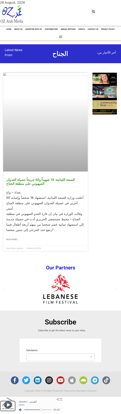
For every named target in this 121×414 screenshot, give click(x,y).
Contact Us (93, 29)
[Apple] (72, 380)
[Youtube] (60, 380)
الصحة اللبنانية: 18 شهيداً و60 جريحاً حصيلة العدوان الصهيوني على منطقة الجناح (40, 182)
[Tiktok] (106, 380)
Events (81, 29)
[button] (93, 11)
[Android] (83, 380)
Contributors (51, 29)
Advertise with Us (33, 29)
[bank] (104, 113)
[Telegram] (95, 380)
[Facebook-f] (15, 380)
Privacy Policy (108, 29)
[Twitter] (26, 380)
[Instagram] (49, 380)
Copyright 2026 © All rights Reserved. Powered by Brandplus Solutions (61, 390)
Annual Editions (68, 29)
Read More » (12, 239)
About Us (18, 29)
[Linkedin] (38, 380)
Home (8, 29)
